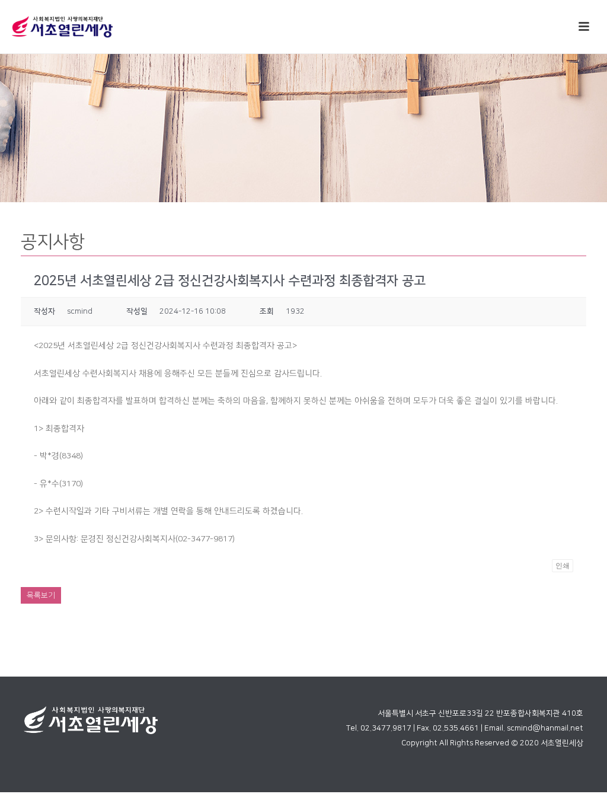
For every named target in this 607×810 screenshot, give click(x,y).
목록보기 (41, 595)
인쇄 (562, 566)
